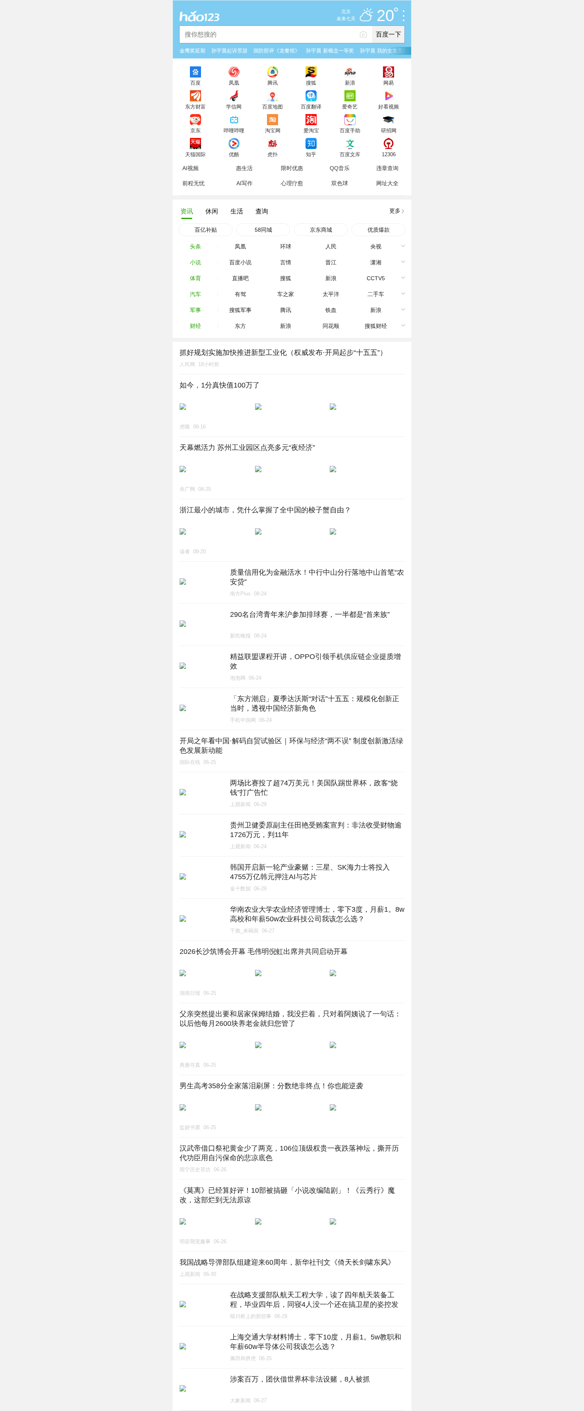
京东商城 (321, 230)
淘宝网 (272, 130)
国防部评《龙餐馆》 (276, 51)
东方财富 (195, 106)
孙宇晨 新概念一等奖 (330, 51)
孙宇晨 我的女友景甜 (384, 51)
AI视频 (190, 168)
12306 (389, 154)
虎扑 (272, 154)
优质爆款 (378, 230)
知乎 (311, 154)
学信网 (234, 106)
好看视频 (388, 106)
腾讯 (272, 82)
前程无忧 (193, 183)
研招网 (388, 130)
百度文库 (350, 154)
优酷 (234, 154)
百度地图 (272, 106)
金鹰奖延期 (192, 51)
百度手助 (350, 130)
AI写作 (244, 183)
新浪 (350, 82)
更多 (394, 210)
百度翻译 (311, 106)
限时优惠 (292, 168)
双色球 (339, 183)
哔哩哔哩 (234, 130)
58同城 (263, 230)
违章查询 (387, 168)
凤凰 (234, 82)
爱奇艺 (350, 106)
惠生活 (244, 168)
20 (385, 16)
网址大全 (387, 183)
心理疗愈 (292, 183)
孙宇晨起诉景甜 (229, 51)
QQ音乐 (340, 168)
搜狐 (311, 82)
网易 (388, 82)
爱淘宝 (311, 130)
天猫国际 (195, 154)
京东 (195, 130)
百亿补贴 (206, 230)
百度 (195, 82)
